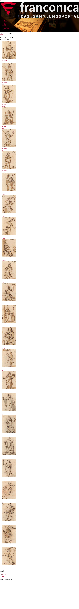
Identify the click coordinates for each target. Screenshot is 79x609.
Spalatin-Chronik (6, 28)
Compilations (4, 25)
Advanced (1, 34)
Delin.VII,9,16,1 (4, 324)
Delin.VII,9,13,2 (4, 214)
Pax (2, 150)
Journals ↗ (5, 22)
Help (3, 29)
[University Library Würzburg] (13, 607)
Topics (3, 26)
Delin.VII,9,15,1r (4, 280)
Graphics (5, 21)
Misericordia (4, 480)
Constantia (3, 326)
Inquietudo (3, 392)
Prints (5, 24)
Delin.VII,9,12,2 (4, 170)
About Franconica (4, 577)
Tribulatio (3, 348)
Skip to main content (3, 0)
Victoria (3, 84)
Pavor (3, 502)
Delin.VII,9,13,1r (4, 192)
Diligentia (3, 238)
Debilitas (3, 282)
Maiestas (3, 546)
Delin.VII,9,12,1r (4, 148)
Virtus (3, 436)
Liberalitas (3, 458)
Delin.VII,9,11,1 (4, 104)
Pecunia (3, 128)
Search (10, 33)
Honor (3, 414)
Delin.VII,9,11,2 (4, 126)
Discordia (3, 216)
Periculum (3, 524)
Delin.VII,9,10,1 (4, 60)
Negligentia (4, 260)
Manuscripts (6, 23)
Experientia (3, 106)
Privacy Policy (4, 574)
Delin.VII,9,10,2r (4, 82)
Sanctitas (3, 194)
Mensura (3, 172)
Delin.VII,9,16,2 (4, 346)
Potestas (3, 370)
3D (4, 20)
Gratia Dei (3, 568)
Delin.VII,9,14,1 (4, 236)
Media (3, 19)
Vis (2, 304)
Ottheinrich (5, 27)
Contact (3, 576)
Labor (3, 62)
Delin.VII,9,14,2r (4, 258)
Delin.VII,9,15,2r (4, 302)
